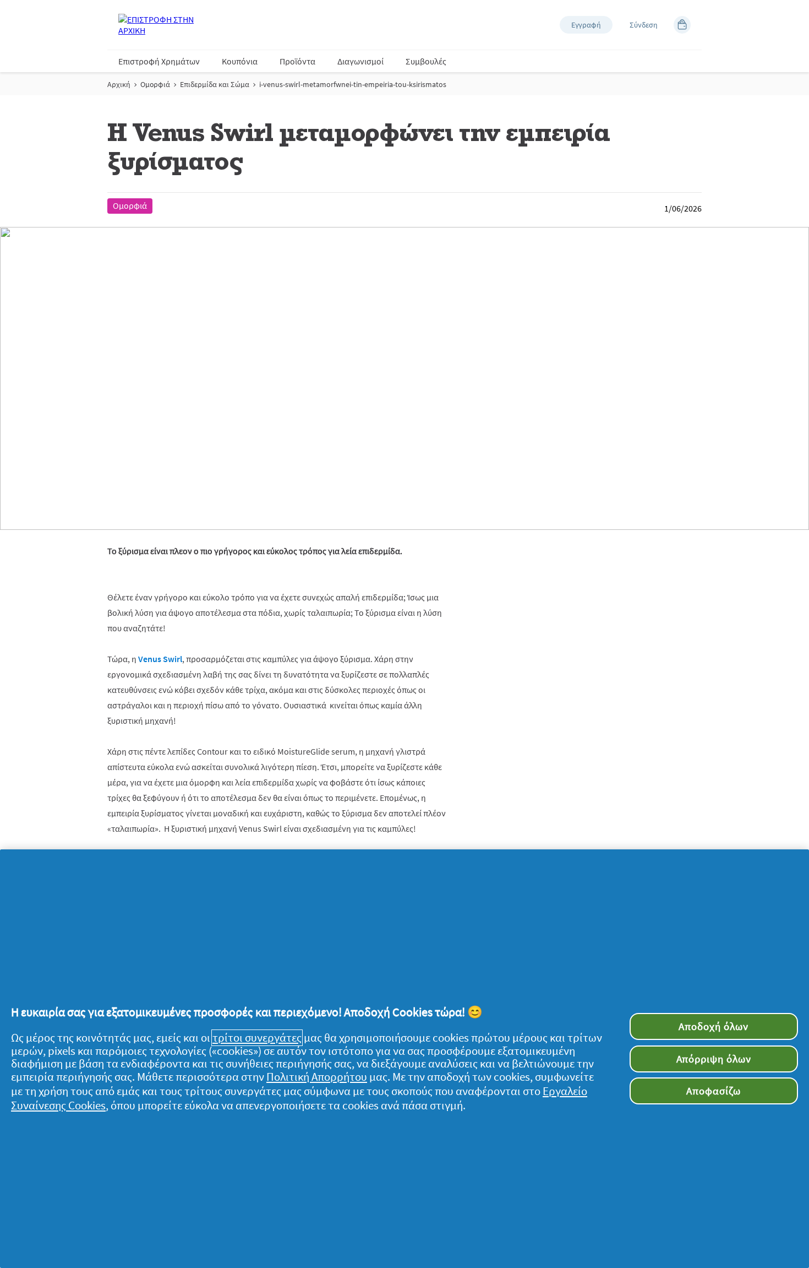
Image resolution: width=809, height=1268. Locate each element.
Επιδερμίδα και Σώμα (214, 84)
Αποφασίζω (713, 1090)
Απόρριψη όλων (713, 1058)
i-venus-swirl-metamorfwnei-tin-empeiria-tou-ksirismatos (352, 84)
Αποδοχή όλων (713, 1026)
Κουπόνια (240, 61)
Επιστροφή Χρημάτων (159, 61)
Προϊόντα (297, 61)
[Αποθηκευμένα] (682, 25)
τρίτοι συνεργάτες (257, 1038)
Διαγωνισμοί (360, 61)
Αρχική (118, 84)
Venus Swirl (160, 658)
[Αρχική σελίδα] (162, 25)
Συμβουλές (426, 61)
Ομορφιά (155, 84)
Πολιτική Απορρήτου (316, 1077)
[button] (586, 25)
